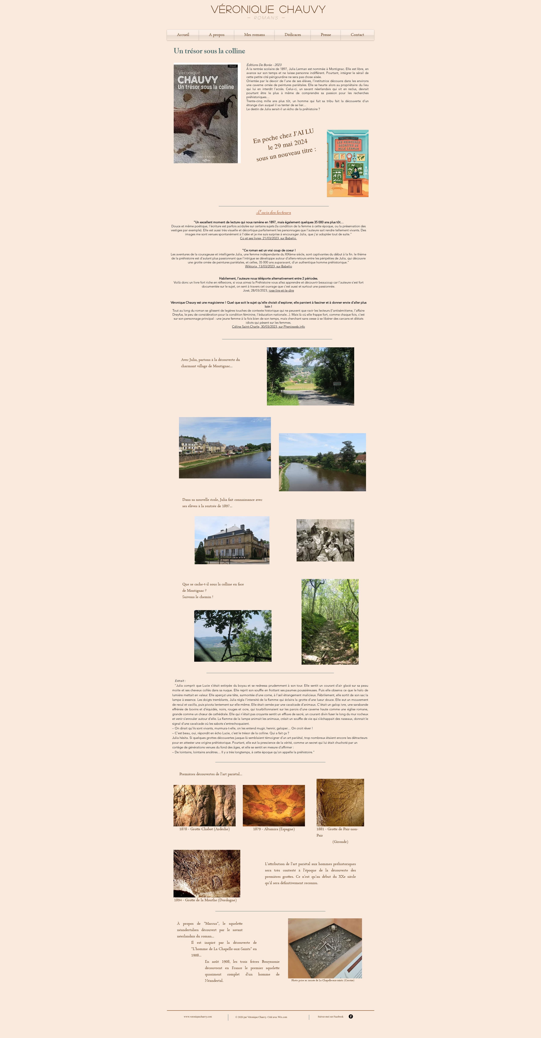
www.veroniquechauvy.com (198, 1016)
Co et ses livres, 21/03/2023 (259, 238)
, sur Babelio (288, 238)
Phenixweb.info (294, 327)
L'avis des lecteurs (273, 212)
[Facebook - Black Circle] (351, 1016)
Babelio (286, 266)
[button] (216, 35)
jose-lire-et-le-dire (281, 290)
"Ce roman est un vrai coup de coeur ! (268, 250)
